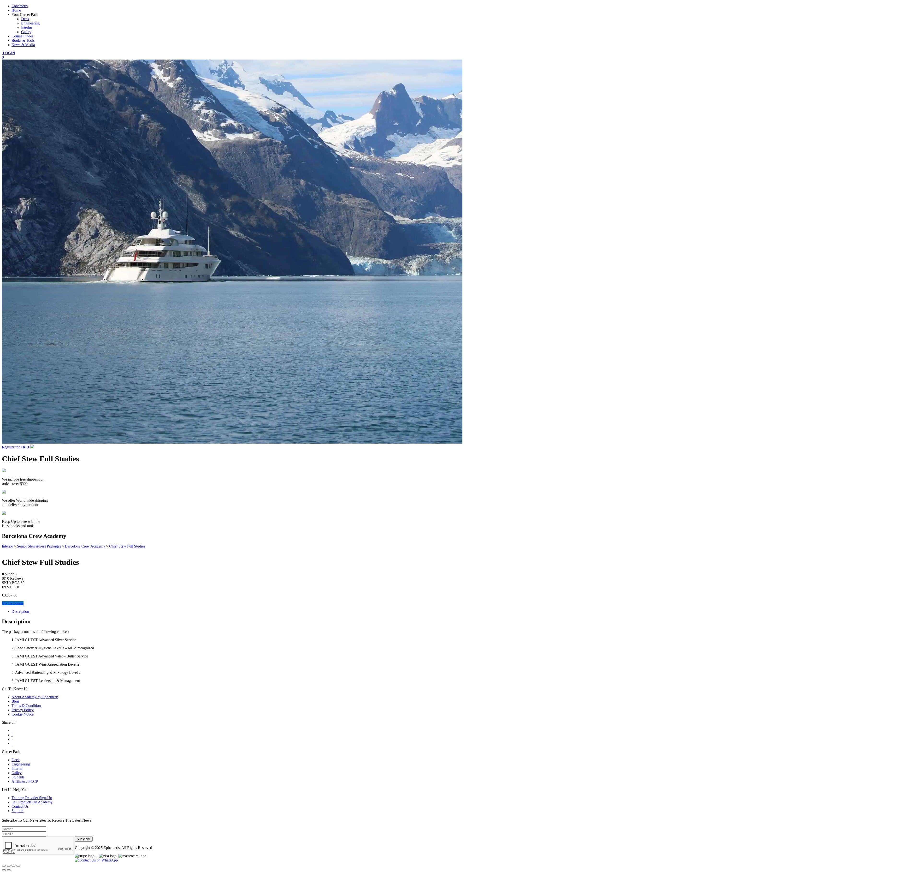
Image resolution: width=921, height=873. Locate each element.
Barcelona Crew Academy (85, 546)
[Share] (13, 866)
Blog (15, 701)
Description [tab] (20, 611)
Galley (26, 32)
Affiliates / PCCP (25, 781)
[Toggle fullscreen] (9, 866)
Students (18, 777)
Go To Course (13, 603)
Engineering (30, 23)
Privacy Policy (23, 710)
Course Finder (22, 36)
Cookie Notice (23, 714)
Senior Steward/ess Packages (39, 546)
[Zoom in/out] (4, 866)
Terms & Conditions (27, 706)
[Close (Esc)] (18, 866)
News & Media (23, 45)
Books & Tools (23, 40)
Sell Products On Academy (32, 802)
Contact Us (20, 806)
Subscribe (84, 839)
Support (18, 811)
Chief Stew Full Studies (127, 546)
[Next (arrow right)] (9, 870)
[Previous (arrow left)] (4, 870)
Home (16, 10)
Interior (26, 27)
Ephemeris (20, 6)
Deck (25, 19)
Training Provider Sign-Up (32, 798)
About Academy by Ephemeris (35, 697)
